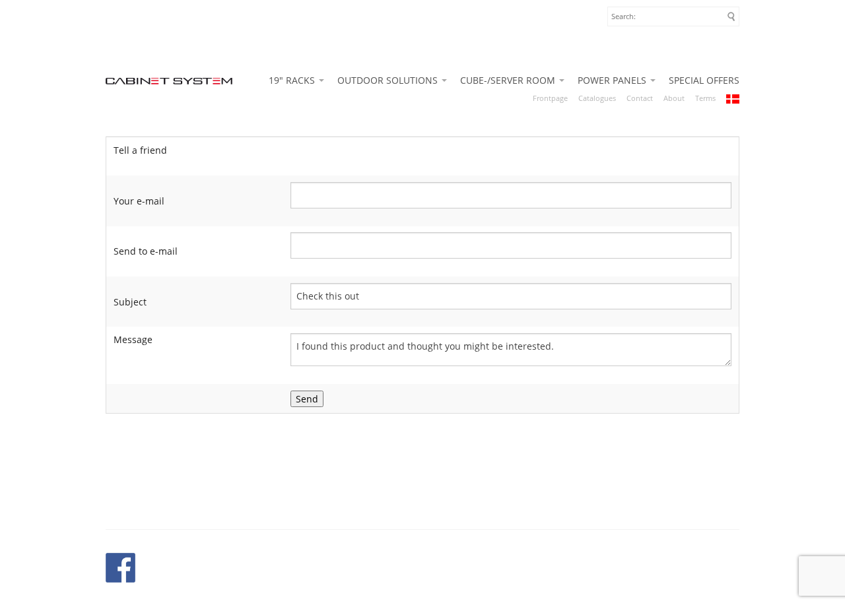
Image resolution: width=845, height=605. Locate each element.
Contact (639, 98)
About (674, 98)
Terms (705, 98)
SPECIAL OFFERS (704, 80)
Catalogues (597, 98)
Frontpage (550, 98)
